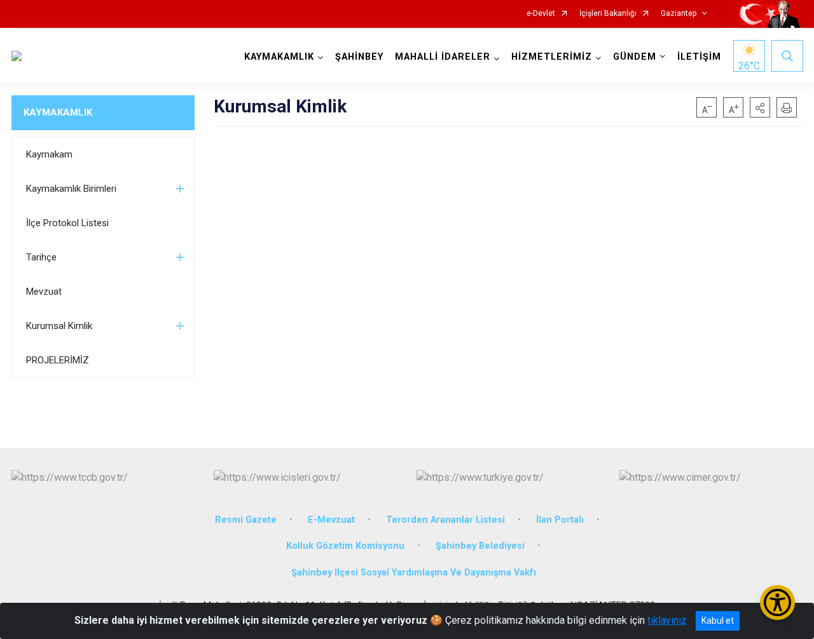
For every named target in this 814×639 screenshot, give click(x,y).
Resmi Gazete (246, 520)
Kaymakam (49, 154)
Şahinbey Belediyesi (480, 546)
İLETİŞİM (699, 56)
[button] (760, 107)
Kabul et (717, 620)
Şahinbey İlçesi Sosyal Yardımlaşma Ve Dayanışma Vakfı (413, 572)
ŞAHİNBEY (359, 56)
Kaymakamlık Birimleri (71, 188)
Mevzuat (44, 291)
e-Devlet (541, 14)
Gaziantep (678, 14)
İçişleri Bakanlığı (608, 14)
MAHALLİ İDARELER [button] (442, 56)
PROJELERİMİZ (57, 360)
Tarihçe (41, 257)
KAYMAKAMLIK (58, 112)
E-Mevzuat (331, 520)
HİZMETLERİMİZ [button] (551, 56)
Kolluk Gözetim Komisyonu (345, 546)
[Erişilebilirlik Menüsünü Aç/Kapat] (777, 602)
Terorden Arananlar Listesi (445, 520)
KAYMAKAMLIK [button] (279, 56)
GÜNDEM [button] (634, 56)
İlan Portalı (560, 520)
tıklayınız (667, 620)
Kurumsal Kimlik (59, 326)
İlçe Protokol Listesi (67, 223)
